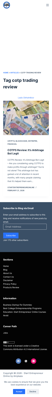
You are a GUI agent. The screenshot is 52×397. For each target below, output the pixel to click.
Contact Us (8, 277)
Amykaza (18, 376)
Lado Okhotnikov (26, 97)
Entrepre (32, 141)
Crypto (11, 141)
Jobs (5, 333)
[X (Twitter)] (26, 361)
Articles (14, 73)
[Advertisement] (26, 43)
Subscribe (11, 235)
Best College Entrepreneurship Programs (22, 308)
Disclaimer (8, 280)
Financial (12, 144)
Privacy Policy (9, 284)
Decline (32, 391)
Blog (5, 269)
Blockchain (21, 141)
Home (5, 73)
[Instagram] (33, 361)
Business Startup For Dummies (17, 305)
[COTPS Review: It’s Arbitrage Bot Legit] (26, 118)
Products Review (11, 287)
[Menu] (47, 5)
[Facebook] (18, 361)
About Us (7, 273)
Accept (19, 391)
